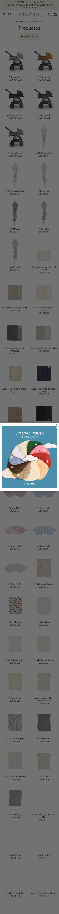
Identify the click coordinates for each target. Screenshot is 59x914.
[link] (29, 457)
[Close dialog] (56, 426)
